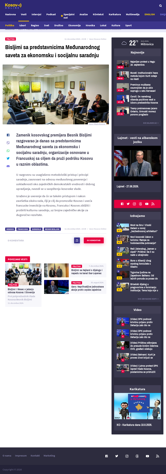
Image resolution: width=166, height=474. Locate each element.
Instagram (134, 204)
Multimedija (132, 14)
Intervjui (36, 14)
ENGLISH (150, 14)
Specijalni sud (69, 16)
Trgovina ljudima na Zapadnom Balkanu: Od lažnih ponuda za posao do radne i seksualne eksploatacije (137, 275)
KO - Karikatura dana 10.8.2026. (137, 412)
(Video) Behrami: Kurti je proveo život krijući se (137, 357)
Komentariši (77, 240)
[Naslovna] (13, 6)
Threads (140, 204)
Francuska (23, 229)
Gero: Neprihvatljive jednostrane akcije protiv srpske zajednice (75, 287)
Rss (153, 204)
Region (35, 25)
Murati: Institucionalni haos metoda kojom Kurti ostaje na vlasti (137, 76)
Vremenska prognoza (137, 43)
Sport (128, 25)
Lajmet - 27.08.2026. (137, 169)
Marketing (49, 455)
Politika (9, 25)
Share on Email (8, 166)
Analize (84, 14)
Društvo (58, 25)
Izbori (22, 25)
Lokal (103, 25)
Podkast (51, 14)
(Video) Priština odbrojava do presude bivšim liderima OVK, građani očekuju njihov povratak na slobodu (137, 345)
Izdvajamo (137, 216)
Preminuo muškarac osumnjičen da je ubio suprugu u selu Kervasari (137, 87)
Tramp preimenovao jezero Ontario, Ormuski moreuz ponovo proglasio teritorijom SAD (137, 111)
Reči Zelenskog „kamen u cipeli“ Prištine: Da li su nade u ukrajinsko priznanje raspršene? (137, 251)
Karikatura (115, 14)
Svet (46, 25)
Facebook (122, 204)
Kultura (116, 25)
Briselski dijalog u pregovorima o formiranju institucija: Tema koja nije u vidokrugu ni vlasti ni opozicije (137, 287)
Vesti (23, 14)
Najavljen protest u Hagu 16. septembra (137, 64)
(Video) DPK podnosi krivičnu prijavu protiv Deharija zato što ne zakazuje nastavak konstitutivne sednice (137, 322)
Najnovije (137, 52)
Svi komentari (94, 240)
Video (138, 310)
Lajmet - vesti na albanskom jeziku (138, 140)
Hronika (90, 25)
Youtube (146, 204)
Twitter (128, 204)
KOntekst (98, 14)
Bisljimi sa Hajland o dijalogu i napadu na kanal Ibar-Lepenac (75, 270)
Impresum (21, 455)
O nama (7, 455)
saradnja (36, 229)
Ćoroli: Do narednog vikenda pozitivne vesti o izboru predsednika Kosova (137, 99)
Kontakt (35, 455)
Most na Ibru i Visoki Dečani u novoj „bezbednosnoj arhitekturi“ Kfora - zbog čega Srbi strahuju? (137, 228)
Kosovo (10, 229)
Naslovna (10, 14)
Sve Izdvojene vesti (147, 299)
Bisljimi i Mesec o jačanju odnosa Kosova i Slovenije (23, 285)
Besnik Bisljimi (52, 229)
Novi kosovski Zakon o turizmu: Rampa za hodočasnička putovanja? (137, 240)
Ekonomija (74, 25)
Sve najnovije (150, 123)
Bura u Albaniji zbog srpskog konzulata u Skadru (137, 263)
